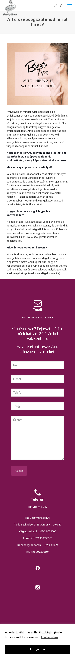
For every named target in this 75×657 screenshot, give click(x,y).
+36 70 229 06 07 (37, 506)
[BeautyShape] (10, 5)
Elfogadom (37, 649)
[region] (37, 640)
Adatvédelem (49, 637)
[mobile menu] (69, 6)
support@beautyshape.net (37, 317)
